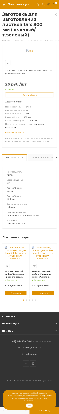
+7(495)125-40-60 (22, 341)
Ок (29, 405)
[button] (23, 300)
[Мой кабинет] (48, 4)
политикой (29, 401)
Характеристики (14, 158)
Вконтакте (26, 363)
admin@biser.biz (32, 347)
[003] (29, 50)
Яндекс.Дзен (33, 363)
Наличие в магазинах (43, 158)
